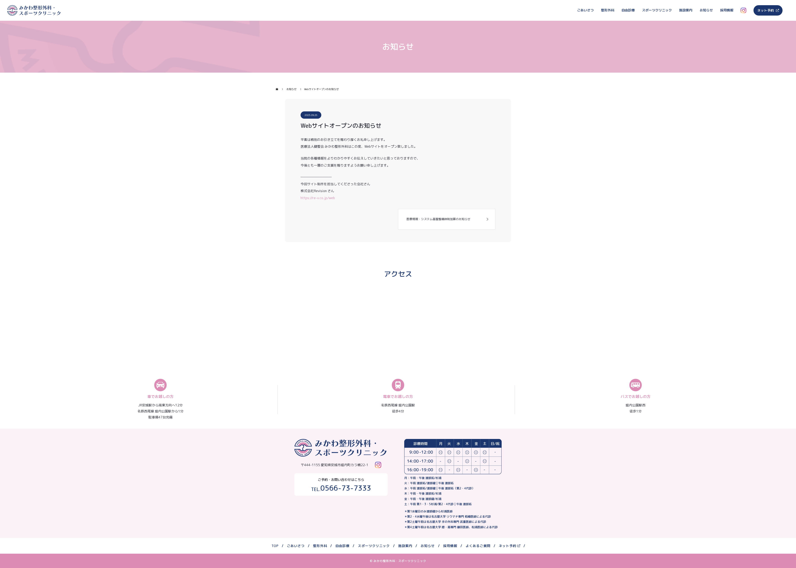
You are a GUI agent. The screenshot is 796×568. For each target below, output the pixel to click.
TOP (275, 545)
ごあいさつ (585, 10)
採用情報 (726, 10)
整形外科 (607, 10)
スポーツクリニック (657, 10)
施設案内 (685, 10)
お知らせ (706, 10)
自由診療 (628, 10)
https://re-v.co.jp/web (318, 198)
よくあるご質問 (478, 545)
